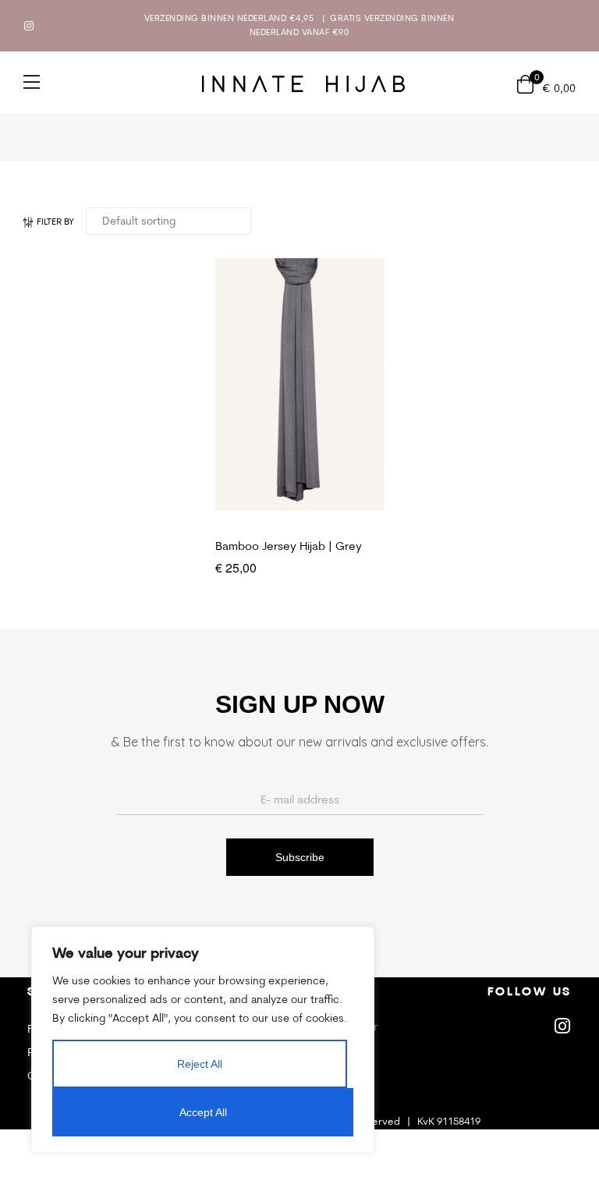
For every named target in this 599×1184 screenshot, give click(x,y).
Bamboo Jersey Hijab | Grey (288, 545)
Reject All (199, 1064)
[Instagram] (28, 25)
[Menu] (31, 82)
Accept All (203, 1112)
